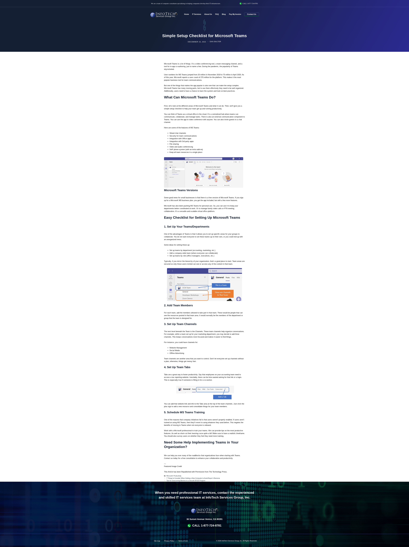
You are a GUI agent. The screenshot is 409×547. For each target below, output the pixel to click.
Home (186, 14)
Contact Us (251, 14)
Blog (224, 14)
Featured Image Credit (173, 466)
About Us (208, 14)
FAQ (217, 14)
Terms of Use (183, 541)
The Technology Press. (218, 472)
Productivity (177, 476)
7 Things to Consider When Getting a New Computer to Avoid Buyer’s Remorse (193, 478)
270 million (205, 77)
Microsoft (169, 476)
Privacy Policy (169, 541)
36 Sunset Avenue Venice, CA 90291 (204, 519)
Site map (157, 541)
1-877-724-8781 (252, 3)
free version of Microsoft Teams (221, 198)
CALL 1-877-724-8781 (206, 525)
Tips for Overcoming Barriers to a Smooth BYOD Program (185, 480)
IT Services (196, 14)
